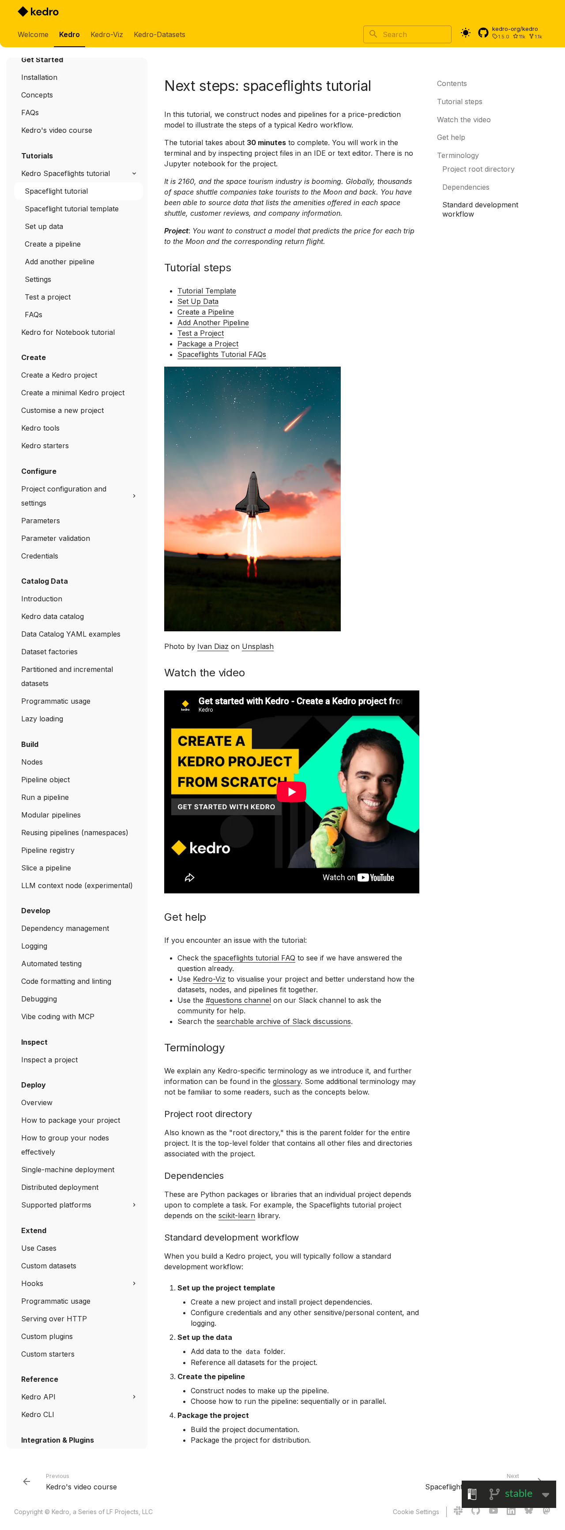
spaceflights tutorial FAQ (254, 957)
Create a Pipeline (205, 312)
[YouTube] (493, 1512)
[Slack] (458, 1512)
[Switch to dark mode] (465, 32)
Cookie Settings (416, 1511)
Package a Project (207, 343)
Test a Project (200, 333)
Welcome (33, 34)
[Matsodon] (546, 1512)
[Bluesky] (528, 1512)
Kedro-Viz (106, 34)
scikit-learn (236, 1215)
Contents (452, 83)
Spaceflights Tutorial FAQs (221, 354)
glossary (287, 1081)
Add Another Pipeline (213, 322)
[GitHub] (475, 1512)
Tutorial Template (206, 290)
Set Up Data (197, 301)
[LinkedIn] (511, 1512)
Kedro (69, 34)
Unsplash (258, 646)
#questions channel (238, 1000)
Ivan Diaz (213, 646)
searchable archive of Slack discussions (284, 1021)
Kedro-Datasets (159, 34)
